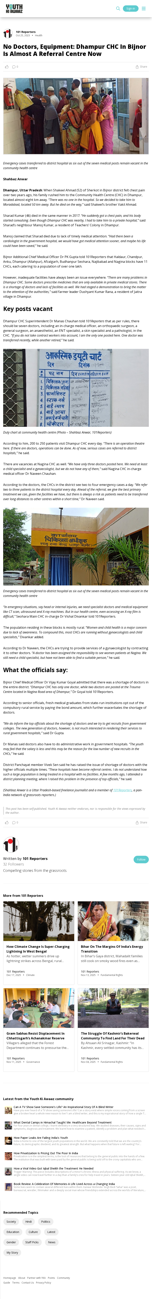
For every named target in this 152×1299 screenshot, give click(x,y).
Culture (33, 1232)
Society (11, 1221)
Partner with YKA (36, 1278)
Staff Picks (32, 1242)
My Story (12, 1252)
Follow (141, 859)
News (51, 1242)
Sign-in (130, 8)
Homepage (10, 1278)
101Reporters (122, 790)
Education (13, 1232)
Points (51, 1278)
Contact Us (28, 1282)
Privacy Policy (43, 1282)
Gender (11, 1242)
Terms (16, 1282)
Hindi (28, 1221)
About (22, 1278)
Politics (45, 1221)
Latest (51, 1232)
